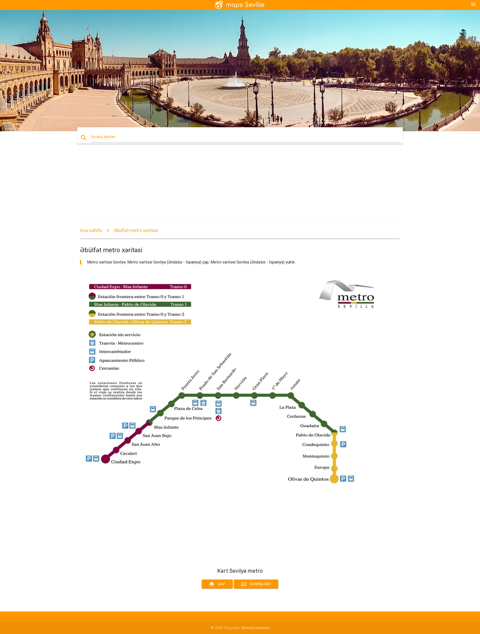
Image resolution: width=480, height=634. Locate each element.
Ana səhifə (91, 230)
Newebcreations (256, 628)
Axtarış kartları (103, 136)
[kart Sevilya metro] (230, 488)
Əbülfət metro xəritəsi (136, 230)
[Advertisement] (230, 187)
